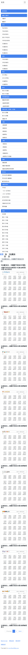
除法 (3, 87)
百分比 (4, 172)
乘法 (3, 72)
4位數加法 (5, 50)
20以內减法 (5, 62)
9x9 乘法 (4, 75)
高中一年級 (5, 245)
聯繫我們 (3, 644)
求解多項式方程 (6, 203)
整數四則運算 (5, 100)
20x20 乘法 (5, 78)
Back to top (4, 641)
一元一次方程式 (6, 190)
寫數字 (4, 18)
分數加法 (4, 128)
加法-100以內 (6, 37)
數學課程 (4, 11)
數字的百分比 (5, 181)
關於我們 (18, 641)
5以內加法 (5, 28)
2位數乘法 (5, 81)
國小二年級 (5, 220)
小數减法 (4, 147)
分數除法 (4, 137)
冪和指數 (4, 206)
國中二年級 (5, 239)
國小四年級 (5, 226)
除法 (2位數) (5, 90)
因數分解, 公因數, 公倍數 (8, 109)
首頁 (2, 2)
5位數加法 (5, 53)
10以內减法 (5, 59)
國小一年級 (5, 217)
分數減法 (4, 131)
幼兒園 (4, 214)
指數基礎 (4, 162)
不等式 (4, 187)
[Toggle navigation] (25, 2)
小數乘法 (4, 150)
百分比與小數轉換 (7, 178)
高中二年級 (5, 248)
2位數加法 (5, 43)
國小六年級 (5, 233)
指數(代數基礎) (6, 165)
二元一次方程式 (6, 194)
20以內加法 (5, 34)
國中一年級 (5, 236)
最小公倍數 (5, 115)
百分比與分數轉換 (7, 175)
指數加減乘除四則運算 (8, 169)
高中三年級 (5, 251)
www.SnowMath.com (13, 648)
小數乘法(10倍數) (7, 156)
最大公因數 (5, 112)
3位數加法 (5, 46)
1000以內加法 (6, 40)
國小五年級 (5, 229)
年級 (3, 211)
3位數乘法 (5, 84)
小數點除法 (5, 153)
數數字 (4, 21)
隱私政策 (11, 641)
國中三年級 (5, 242)
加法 (3, 25)
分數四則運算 (5, 103)
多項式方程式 (5, 197)
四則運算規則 (5, 97)
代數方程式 (5, 184)
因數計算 (4, 119)
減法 (3, 56)
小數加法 (4, 144)
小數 (3, 140)
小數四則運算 (5, 106)
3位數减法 (5, 68)
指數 (3, 159)
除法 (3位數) (5, 93)
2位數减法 (5, 65)
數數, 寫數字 (5, 15)
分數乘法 (4, 134)
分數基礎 (4, 125)
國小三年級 (5, 223)
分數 (3, 122)
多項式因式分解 (6, 200)
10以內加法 (5, 31)
